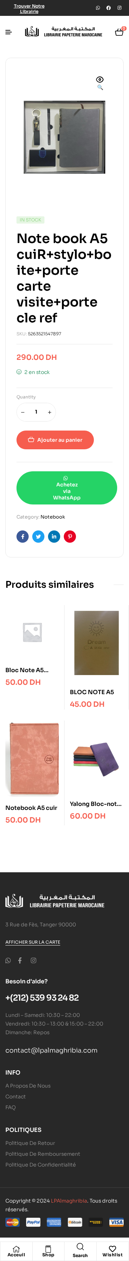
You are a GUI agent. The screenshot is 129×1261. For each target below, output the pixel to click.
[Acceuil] (16, 1249)
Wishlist (112, 1254)
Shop (48, 1254)
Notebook (52, 517)
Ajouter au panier (59, 440)
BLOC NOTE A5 (92, 692)
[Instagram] (119, 8)
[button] (100, 84)
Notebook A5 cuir (31, 808)
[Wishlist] (112, 1249)
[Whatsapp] (98, 8)
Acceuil (16, 1254)
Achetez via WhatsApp (67, 491)
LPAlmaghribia (69, 1201)
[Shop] (48, 1249)
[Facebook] (108, 8)
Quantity (26, 397)
